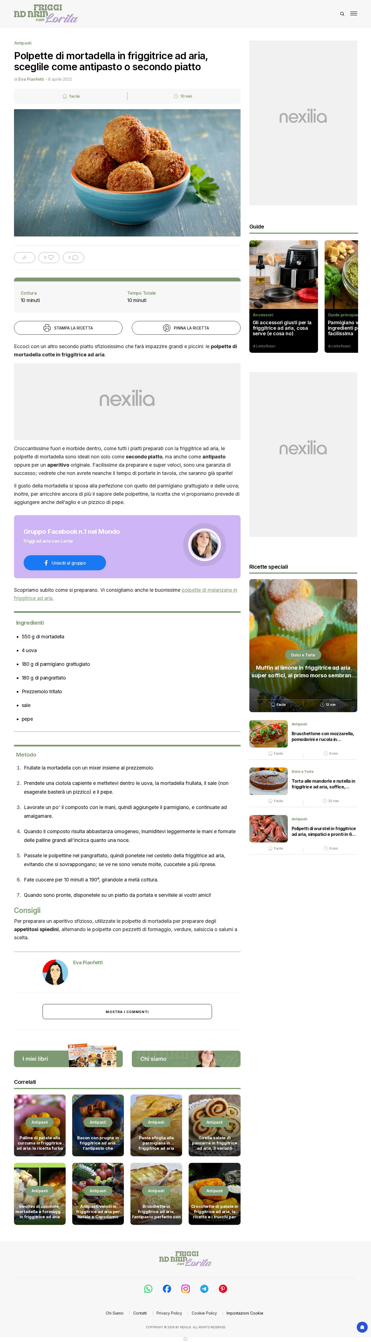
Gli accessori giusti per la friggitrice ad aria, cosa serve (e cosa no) (282, 328)
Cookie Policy (204, 1313)
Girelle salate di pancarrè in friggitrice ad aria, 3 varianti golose (214, 1143)
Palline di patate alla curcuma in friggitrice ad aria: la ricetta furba (39, 1143)
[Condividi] (24, 257)
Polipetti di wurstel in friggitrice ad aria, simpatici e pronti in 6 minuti (324, 831)
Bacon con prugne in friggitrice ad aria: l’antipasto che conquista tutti (98, 1143)
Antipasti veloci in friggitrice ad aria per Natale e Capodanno (98, 1211)
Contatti (140, 1313)
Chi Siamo (115, 1313)
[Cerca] (342, 13)
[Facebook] (166, 1289)
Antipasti (23, 43)
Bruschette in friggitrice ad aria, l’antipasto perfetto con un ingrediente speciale (156, 1211)
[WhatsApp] (148, 1289)
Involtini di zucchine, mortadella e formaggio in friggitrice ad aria (39, 1211)
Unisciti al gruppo (69, 563)
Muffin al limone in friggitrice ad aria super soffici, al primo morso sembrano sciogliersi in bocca (303, 671)
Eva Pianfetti (31, 79)
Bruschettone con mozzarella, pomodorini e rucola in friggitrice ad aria (323, 736)
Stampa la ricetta (73, 328)
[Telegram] (204, 1289)
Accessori (263, 315)
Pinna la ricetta (191, 328)
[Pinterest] (222, 1289)
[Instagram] (185, 1289)
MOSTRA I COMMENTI (127, 1012)
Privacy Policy (169, 1313)
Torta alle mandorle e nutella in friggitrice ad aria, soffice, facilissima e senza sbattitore (323, 784)
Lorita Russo (265, 346)
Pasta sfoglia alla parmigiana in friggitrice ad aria (156, 1143)
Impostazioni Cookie (245, 1313)
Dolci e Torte (303, 655)
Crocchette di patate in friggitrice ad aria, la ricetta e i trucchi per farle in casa (214, 1211)
